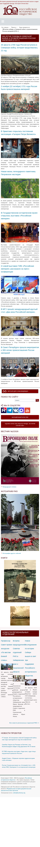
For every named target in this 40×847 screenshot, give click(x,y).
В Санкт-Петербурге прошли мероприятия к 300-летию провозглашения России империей (20, 350)
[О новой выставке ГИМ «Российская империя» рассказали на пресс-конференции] (20, 285)
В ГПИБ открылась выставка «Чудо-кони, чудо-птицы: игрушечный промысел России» (19, 752)
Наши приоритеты (24, 27)
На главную (4, 27)
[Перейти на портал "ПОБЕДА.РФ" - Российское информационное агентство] (20, 616)
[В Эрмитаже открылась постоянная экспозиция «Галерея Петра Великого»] (20, 148)
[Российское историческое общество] (20, 10)
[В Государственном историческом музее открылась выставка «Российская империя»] (20, 232)
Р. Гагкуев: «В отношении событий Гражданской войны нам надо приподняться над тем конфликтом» (19, 738)
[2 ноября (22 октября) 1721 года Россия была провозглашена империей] (20, 103)
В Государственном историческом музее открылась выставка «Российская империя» (19, 216)
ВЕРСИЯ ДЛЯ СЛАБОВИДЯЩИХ (18, 391)
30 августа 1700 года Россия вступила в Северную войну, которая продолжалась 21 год (19, 48)
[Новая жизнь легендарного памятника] (20, 188)
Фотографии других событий (12, 553)
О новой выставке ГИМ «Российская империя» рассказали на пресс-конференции (17, 269)
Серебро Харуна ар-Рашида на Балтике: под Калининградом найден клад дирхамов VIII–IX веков (18, 745)
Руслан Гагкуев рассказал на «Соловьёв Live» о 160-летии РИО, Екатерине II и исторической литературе (19, 766)
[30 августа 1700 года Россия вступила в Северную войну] (20, 64)
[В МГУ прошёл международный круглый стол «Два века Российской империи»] (20, 326)
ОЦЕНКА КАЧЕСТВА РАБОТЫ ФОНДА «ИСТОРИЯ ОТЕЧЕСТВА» (20, 424)
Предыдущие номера (9, 487)
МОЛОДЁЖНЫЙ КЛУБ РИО (20, 417)
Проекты (13, 27)
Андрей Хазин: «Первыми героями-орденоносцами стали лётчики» (18, 759)
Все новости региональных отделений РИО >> (24, 723)
